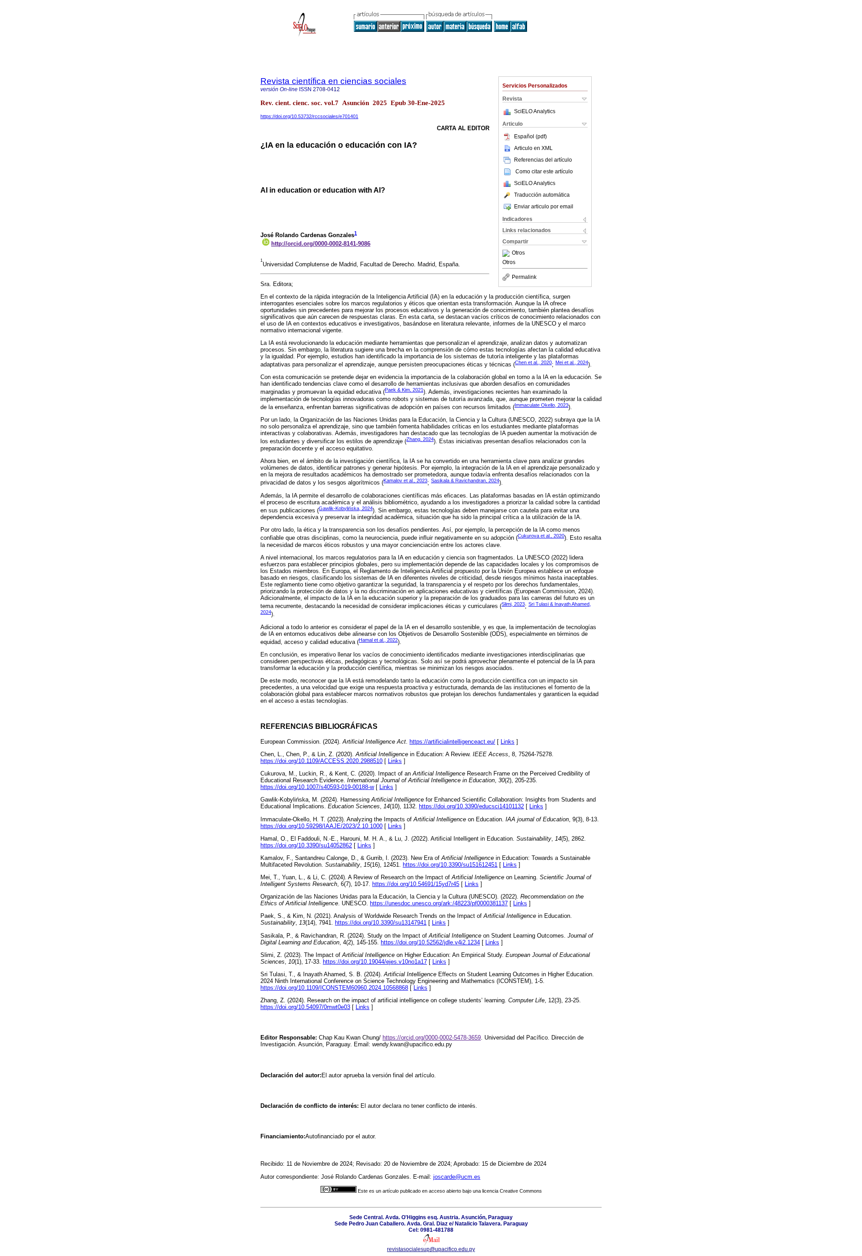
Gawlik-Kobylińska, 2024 (346, 508)
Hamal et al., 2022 (378, 640)
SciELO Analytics (534, 111)
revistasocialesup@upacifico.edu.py (431, 1249)
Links (508, 741)
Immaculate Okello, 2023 (541, 405)
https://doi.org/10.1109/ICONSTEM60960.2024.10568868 (334, 987)
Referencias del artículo (543, 160)
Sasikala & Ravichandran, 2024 (465, 480)
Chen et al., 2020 (533, 362)
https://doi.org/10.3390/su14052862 (306, 845)
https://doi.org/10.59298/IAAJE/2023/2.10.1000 (321, 826)
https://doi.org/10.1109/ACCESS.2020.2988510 (321, 761)
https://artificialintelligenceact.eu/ (452, 741)
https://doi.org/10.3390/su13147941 (381, 922)
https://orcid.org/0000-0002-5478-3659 (432, 1037)
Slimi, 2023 (513, 604)
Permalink (524, 277)
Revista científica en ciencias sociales (333, 81)
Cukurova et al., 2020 (541, 535)
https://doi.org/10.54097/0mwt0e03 (305, 1007)
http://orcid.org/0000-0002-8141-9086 (320, 243)
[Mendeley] (507, 253)
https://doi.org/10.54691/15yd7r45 (415, 884)
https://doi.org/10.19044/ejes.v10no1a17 (375, 961)
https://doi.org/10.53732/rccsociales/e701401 (309, 116)
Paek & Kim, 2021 (404, 389)
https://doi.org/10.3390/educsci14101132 (471, 806)
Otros (518, 253)
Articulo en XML (533, 148)
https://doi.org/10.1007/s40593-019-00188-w (317, 787)
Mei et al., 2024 (571, 362)
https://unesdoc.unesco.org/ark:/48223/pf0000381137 (439, 903)
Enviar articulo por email (543, 206)
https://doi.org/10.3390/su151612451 (450, 864)
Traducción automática (542, 195)
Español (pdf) (530, 136)
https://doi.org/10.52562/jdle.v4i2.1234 (430, 942)
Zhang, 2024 (420, 439)
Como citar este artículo (544, 171)
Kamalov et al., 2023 (405, 480)
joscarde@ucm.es (456, 1176)
